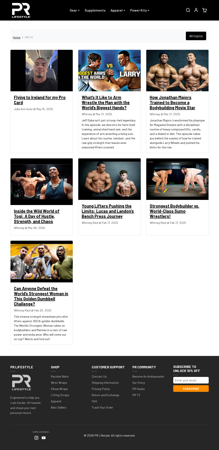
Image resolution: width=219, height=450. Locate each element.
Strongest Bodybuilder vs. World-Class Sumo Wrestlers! (174, 211)
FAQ (94, 401)
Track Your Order (102, 407)
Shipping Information (105, 382)
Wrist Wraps (59, 382)
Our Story (138, 382)
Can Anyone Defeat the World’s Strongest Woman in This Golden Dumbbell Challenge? (41, 296)
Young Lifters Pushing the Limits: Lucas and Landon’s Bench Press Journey (108, 211)
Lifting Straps (60, 395)
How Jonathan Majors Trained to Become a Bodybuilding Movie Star (172, 102)
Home (16, 37)
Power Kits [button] (138, 10)
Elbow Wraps (59, 389)
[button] (188, 10)
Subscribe (191, 388)
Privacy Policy (101, 389)
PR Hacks (138, 389)
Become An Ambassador (148, 376)
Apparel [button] (117, 10)
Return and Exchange (105, 395)
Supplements (95, 10)
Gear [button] (73, 10)
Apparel (56, 401)
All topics (196, 36)
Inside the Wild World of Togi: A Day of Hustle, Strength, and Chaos (36, 216)
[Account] (196, 10)
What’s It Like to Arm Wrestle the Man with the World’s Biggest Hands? (106, 102)
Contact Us (99, 376)
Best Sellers (58, 407)
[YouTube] (43, 437)
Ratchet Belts (60, 376)
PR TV (136, 395)
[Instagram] (36, 437)
